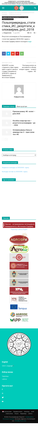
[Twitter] (3, 397)
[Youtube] (2, 401)
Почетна (4, 12)
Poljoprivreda (7, 33)
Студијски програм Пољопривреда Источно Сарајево (15, 17)
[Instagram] (2, 393)
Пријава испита (17, 411)
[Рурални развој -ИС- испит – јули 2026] (7, 113)
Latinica (20, 229)
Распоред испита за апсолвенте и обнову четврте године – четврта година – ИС (27, 68)
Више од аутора (22, 106)
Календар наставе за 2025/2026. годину (14, 171)
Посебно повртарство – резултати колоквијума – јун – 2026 (24, 123)
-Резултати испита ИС (15, 14)
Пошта (16, 413)
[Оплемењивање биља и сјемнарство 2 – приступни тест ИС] (7, 132)
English (25, 229)
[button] (35, 8)
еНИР (32, 411)
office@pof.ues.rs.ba (20, 421)
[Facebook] (2, 389)
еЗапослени (9, 413)
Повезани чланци (8, 106)
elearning (26, 411)
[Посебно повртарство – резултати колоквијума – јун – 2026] (7, 123)
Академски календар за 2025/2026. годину (15, 167)
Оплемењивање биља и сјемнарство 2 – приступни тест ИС (23, 132)
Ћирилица (14, 229)
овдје (29, 41)
